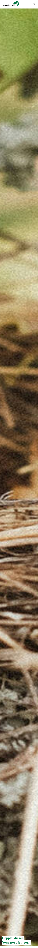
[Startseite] (10, 4)
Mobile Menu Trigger (34, 4)
